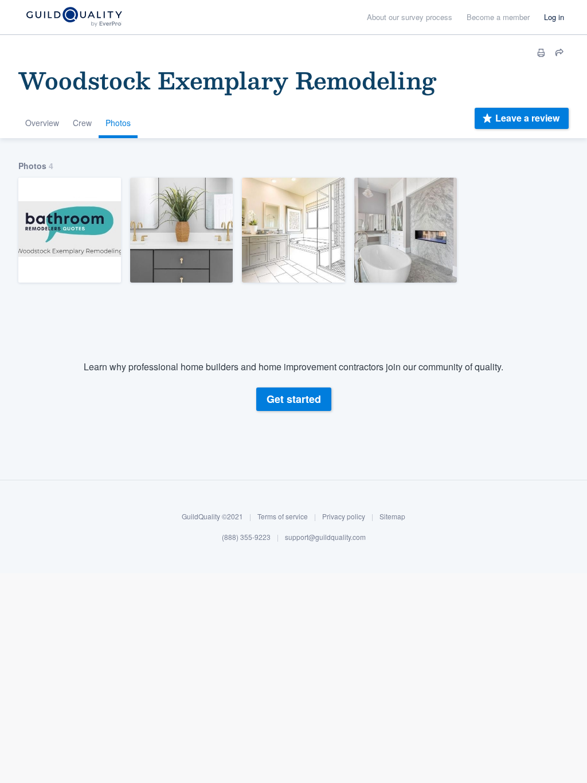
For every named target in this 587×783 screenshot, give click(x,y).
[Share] (559, 53)
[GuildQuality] (73, 17)
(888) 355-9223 (246, 537)
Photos (118, 122)
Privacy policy (343, 516)
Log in (554, 16)
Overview (42, 122)
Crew (82, 122)
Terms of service (282, 516)
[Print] (541, 53)
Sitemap (392, 516)
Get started (294, 398)
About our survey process (409, 16)
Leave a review (527, 117)
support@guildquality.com (325, 537)
